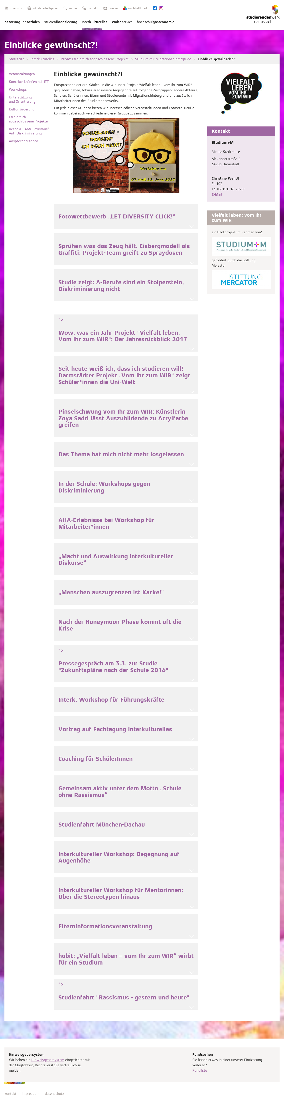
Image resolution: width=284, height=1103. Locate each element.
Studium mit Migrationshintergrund (163, 59)
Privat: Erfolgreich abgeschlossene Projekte (95, 59)
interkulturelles (42, 59)
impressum (30, 1093)
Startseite (16, 59)
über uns (16, 8)
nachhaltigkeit (137, 8)
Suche (73, 8)
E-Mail (217, 194)
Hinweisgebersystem (47, 1060)
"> (122, 329)
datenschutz (54, 1093)
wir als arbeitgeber (45, 8)
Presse (113, 8)
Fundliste (199, 1070)
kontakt (10, 1093)
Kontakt (92, 8)
